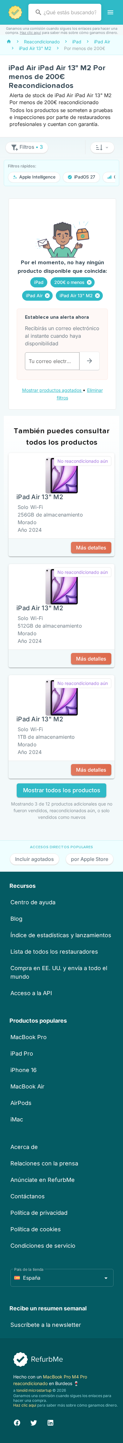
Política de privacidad (38, 1212)
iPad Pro (21, 1053)
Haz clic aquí (30, 32)
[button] (102, 147)
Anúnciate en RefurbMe (42, 1179)
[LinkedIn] (50, 1422)
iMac (16, 1119)
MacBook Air (27, 1086)
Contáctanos (27, 1196)
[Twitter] (34, 1422)
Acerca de (24, 1147)
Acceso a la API (31, 993)
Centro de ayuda (33, 902)
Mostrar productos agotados (52, 390)
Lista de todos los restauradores (54, 951)
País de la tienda (29, 1269)
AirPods (21, 1103)
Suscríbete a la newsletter (45, 1324)
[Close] (89, 282)
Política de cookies (35, 1229)
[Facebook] (17, 1422)
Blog (16, 918)
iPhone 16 (23, 1070)
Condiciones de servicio (42, 1245)
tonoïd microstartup (33, 1390)
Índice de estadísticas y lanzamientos (60, 935)
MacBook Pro (28, 1037)
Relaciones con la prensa (44, 1163)
